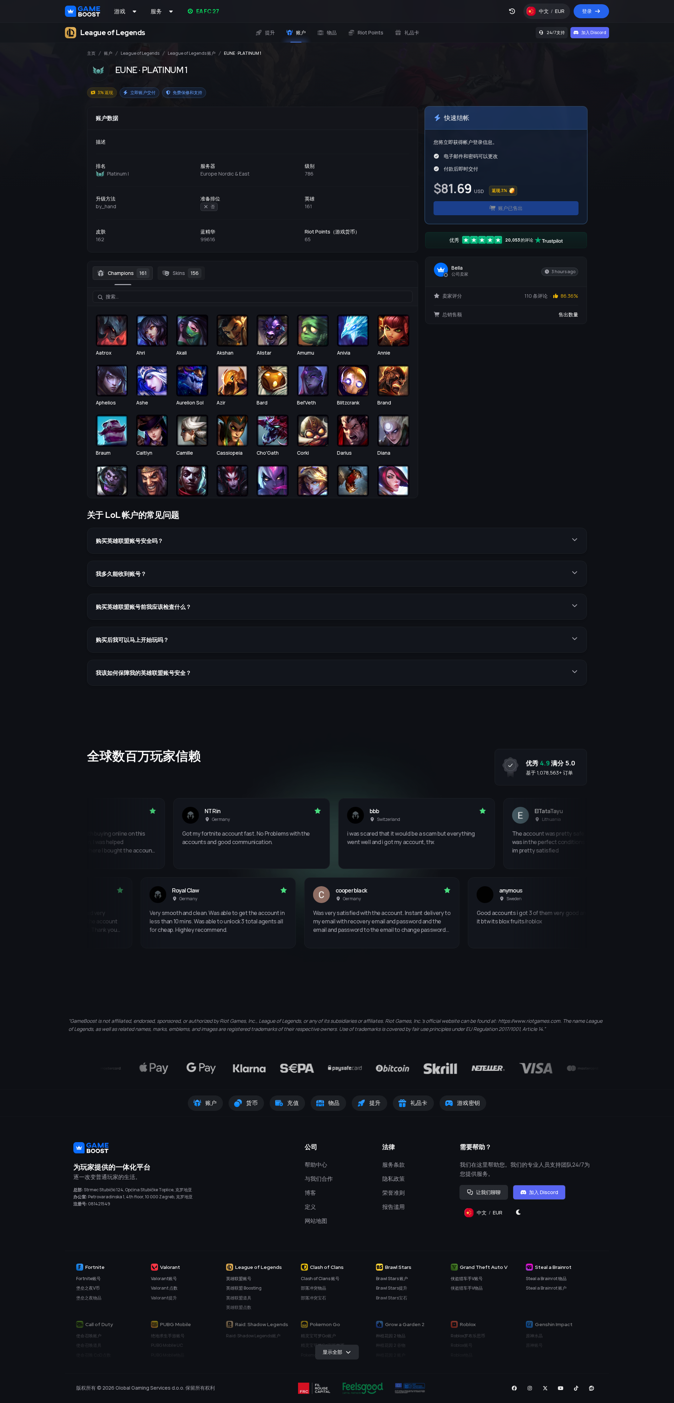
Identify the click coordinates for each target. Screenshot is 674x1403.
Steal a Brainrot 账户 (546, 1288)
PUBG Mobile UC (167, 1345)
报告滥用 (393, 1207)
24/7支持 (556, 32)
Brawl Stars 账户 (392, 1279)
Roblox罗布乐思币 (468, 1336)
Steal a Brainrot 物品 (546, 1279)
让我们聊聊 (488, 1192)
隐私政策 (393, 1179)
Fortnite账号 (88, 1279)
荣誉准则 (393, 1193)
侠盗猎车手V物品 (467, 1288)
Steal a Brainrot (553, 1267)
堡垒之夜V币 (88, 1288)
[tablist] (252, 273)
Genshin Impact (554, 1324)
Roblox (468, 1324)
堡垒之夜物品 (88, 1298)
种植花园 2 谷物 (390, 1345)
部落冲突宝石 (313, 1298)
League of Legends (140, 53)
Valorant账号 (164, 1279)
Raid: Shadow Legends (261, 1324)
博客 (310, 1193)
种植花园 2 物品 (390, 1336)
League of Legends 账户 (192, 53)
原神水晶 (534, 1336)
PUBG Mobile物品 (167, 1355)
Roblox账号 (462, 1345)
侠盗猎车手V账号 (467, 1279)
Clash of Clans (327, 1267)
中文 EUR (554, 13)
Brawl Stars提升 (391, 1288)
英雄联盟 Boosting (244, 1288)
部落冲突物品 (313, 1288)
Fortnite (95, 1267)
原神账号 (534, 1345)
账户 (108, 53)
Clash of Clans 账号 (320, 1279)
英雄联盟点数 (238, 1307)
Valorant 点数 (164, 1288)
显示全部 (332, 1352)
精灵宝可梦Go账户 (318, 1336)
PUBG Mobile (175, 1324)
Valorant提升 (164, 1298)
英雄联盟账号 (238, 1279)
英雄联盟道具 (238, 1298)
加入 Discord (593, 32)
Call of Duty (99, 1324)
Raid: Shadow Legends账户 (253, 1336)
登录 (587, 11)
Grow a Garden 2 (404, 1324)
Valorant (170, 1267)
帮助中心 (316, 1164)
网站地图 (316, 1221)
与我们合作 (319, 1179)
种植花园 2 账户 (390, 1355)
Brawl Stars (398, 1267)
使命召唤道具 (88, 1345)
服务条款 (393, 1164)
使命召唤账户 (88, 1336)
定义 (310, 1207)
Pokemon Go (325, 1324)
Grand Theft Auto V (484, 1267)
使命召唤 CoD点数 (93, 1355)
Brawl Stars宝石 (391, 1298)
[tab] (122, 273)
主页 (91, 53)
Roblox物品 (462, 1355)
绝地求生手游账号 (168, 1336)
